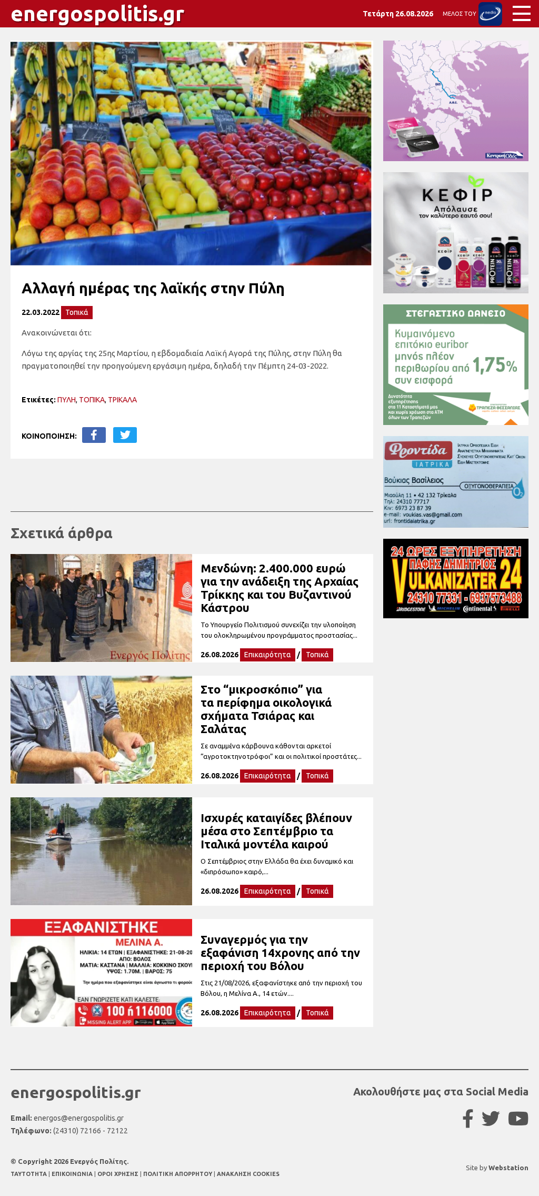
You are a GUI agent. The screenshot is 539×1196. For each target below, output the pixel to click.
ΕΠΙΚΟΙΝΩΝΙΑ (73, 1174)
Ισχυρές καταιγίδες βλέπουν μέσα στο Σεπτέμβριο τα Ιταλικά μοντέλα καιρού (276, 831)
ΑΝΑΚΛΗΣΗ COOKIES (248, 1174)
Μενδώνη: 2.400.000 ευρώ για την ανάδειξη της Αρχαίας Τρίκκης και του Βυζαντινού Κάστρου (279, 587)
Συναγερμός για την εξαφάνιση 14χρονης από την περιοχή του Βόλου (280, 952)
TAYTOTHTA (29, 1174)
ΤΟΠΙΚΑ (92, 400)
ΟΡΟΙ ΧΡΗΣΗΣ (118, 1174)
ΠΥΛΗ (66, 400)
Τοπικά (76, 312)
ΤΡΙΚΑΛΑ (122, 400)
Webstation (508, 1167)
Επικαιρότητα (267, 654)
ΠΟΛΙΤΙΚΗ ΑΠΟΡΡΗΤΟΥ (177, 1174)
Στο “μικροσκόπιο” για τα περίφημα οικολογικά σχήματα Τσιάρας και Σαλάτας (266, 709)
